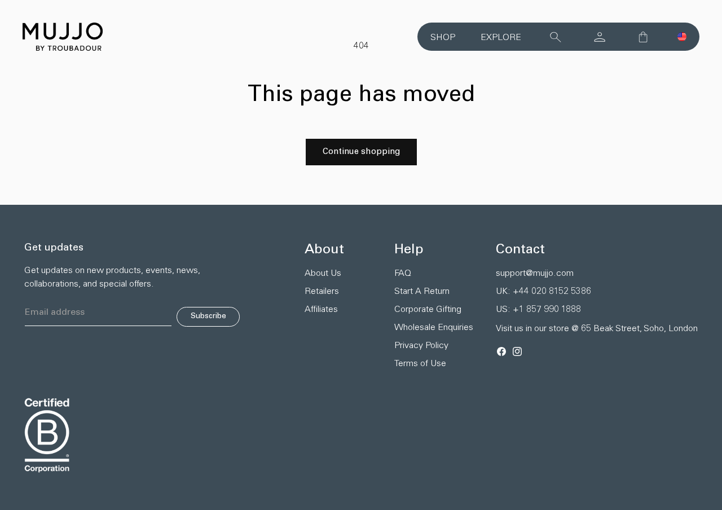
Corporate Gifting (427, 309)
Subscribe (208, 316)
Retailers (322, 291)
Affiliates (321, 309)
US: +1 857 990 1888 (538, 309)
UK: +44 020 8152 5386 (543, 291)
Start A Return (422, 291)
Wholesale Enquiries (433, 327)
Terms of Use (420, 363)
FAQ (402, 273)
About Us (323, 273)
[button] (681, 36)
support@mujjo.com (535, 273)
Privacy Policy (421, 345)
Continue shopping (361, 152)
